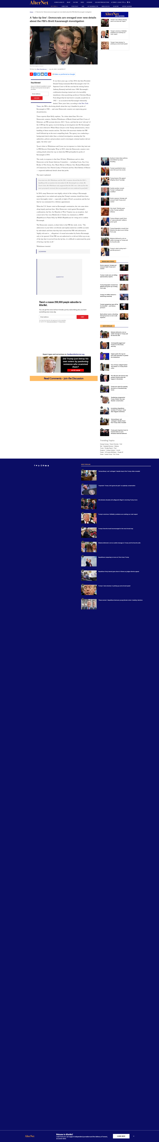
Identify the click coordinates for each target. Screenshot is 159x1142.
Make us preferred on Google (64, 74)
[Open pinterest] (43, 466)
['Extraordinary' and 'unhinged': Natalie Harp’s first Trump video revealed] (104, 421)
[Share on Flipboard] (31, 74)
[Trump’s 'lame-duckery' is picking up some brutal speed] (105, 45)
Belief (68, 2)
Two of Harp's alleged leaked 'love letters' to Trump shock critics (119, 366)
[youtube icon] (46, 466)
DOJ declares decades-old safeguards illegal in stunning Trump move (117, 500)
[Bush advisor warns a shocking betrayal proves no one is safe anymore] (124, 316)
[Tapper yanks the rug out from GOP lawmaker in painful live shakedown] (104, 356)
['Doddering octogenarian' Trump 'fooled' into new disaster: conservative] (104, 400)
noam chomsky (114, 444)
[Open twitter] (123, 2)
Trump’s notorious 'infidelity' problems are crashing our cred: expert (119, 32)
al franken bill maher (110, 452)
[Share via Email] (42, 74)
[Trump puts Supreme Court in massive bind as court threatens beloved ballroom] (104, 432)
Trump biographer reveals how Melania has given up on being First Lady (109, 286)
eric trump (116, 454)
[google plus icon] (39, 466)
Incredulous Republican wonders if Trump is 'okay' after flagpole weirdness (118, 409)
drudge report (109, 448)
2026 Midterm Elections (102, 2)
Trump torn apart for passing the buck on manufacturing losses (119, 388)
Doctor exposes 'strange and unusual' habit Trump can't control (108, 266)
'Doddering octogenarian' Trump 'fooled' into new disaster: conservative (118, 399)
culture (75, 2)
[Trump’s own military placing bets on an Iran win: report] (105, 23)
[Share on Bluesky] (46, 74)
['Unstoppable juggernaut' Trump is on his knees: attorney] (104, 345)
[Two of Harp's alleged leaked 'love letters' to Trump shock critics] (104, 367)
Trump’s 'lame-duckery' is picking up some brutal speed (114, 586)
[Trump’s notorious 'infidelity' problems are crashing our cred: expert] (105, 34)
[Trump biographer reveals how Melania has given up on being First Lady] (124, 287)
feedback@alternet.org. (76, 354)
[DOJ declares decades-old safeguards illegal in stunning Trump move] (89, 504)
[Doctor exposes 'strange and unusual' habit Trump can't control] (124, 267)
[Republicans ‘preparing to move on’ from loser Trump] (89, 561)
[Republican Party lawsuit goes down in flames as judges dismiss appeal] (89, 575)
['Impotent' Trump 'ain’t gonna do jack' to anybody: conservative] (89, 490)
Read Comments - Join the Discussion (63, 378)
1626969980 (42, 251)
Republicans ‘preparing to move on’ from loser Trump (113, 557)
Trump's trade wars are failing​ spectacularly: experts (108, 275)
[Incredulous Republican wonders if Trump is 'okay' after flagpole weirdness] (104, 410)
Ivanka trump (108, 454)
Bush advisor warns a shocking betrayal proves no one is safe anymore (109, 315)
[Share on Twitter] (38, 74)
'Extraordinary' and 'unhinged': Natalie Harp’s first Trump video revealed (118, 420)
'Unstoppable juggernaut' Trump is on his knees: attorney (118, 344)
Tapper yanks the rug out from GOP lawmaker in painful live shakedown (119, 355)
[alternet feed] (125, 2)
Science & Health (59, 2)
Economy (89, 2)
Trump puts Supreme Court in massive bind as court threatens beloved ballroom (119, 431)
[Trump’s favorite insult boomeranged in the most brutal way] (89, 533)
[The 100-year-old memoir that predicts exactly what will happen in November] (104, 378)
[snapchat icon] (48, 466)
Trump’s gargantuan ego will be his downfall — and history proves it (109, 306)
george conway (104, 444)
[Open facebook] (122, 2)
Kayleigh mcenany (108, 446)
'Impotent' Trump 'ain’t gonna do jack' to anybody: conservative (116, 485)
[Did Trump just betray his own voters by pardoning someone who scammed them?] (49, 365)
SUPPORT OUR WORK (127, 6)
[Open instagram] (41, 466)
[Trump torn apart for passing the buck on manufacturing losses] (104, 389)
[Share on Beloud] (49, 74)
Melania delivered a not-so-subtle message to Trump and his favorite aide (119, 333)
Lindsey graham (110, 450)
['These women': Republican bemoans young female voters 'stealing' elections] (89, 604)
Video (82, 2)
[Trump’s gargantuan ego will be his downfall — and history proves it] (124, 307)
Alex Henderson (42, 69)
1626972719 (59, 277)
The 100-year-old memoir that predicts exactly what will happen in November (119, 377)
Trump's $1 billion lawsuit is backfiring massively (108, 295)
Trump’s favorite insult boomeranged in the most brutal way (115, 528)
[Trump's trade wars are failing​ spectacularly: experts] (124, 277)
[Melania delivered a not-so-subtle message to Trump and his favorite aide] (104, 334)
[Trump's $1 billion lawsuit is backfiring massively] (124, 297)
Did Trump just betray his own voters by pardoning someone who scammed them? (76, 362)
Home (31, 12)
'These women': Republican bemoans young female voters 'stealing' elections (120, 600)
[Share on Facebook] (35, 74)
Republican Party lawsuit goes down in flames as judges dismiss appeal (118, 571)
